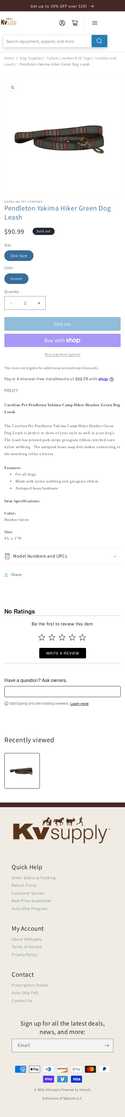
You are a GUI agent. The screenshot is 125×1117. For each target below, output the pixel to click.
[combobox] (55, 41)
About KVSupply (27, 939)
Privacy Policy (24, 954)
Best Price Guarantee (31, 900)
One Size (18, 255)
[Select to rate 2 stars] (51, 637)
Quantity (11, 291)
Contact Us (22, 1000)
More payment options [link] (63, 354)
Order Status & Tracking (34, 877)
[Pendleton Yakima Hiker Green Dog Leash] (22, 770)
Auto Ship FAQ (25, 992)
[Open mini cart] (75, 23)
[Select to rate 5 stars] (82, 637)
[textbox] (62, 691)
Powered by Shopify (76, 1090)
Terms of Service (27, 946)
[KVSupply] (9, 21)
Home (9, 58)
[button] (62, 556)
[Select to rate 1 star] (41, 637)
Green (16, 278)
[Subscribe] (106, 1045)
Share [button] (16, 574)
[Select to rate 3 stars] (62, 637)
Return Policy (24, 885)
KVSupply (53, 1090)
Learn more (79, 703)
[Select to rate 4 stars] (72, 637)
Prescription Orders (30, 985)
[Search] (99, 41)
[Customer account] (62, 23)
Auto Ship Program (29, 908)
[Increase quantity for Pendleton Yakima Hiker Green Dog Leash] (38, 303)
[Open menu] (94, 23)
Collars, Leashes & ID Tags (69, 58)
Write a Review (62, 653)
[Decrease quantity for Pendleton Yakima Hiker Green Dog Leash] (11, 303)
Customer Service (28, 893)
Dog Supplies (31, 58)
